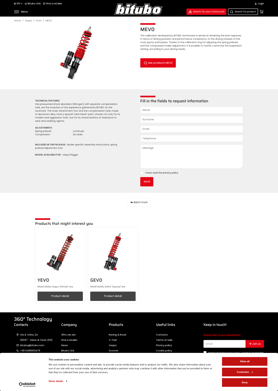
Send (147, 181)
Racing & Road (117, 334)
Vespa (28, 20)
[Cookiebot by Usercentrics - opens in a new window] (27, 384)
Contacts (162, 334)
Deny (245, 382)
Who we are (68, 334)
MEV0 (49, 20)
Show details (56, 381)
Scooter (113, 350)
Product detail (60, 296)
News (64, 345)
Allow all (245, 361)
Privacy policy (164, 345)
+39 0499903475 (30, 350)
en (18, 3)
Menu (24, 11)
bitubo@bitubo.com (32, 345)
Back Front (140, 202)
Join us (256, 343)
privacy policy (170, 172)
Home (17, 20)
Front (39, 20)
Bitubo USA (34, 3)
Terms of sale (164, 340)
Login (260, 3)
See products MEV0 (159, 62)
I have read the (161, 172)
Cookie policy (164, 350)
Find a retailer (53, 3)
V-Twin (113, 340)
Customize (243, 372)
